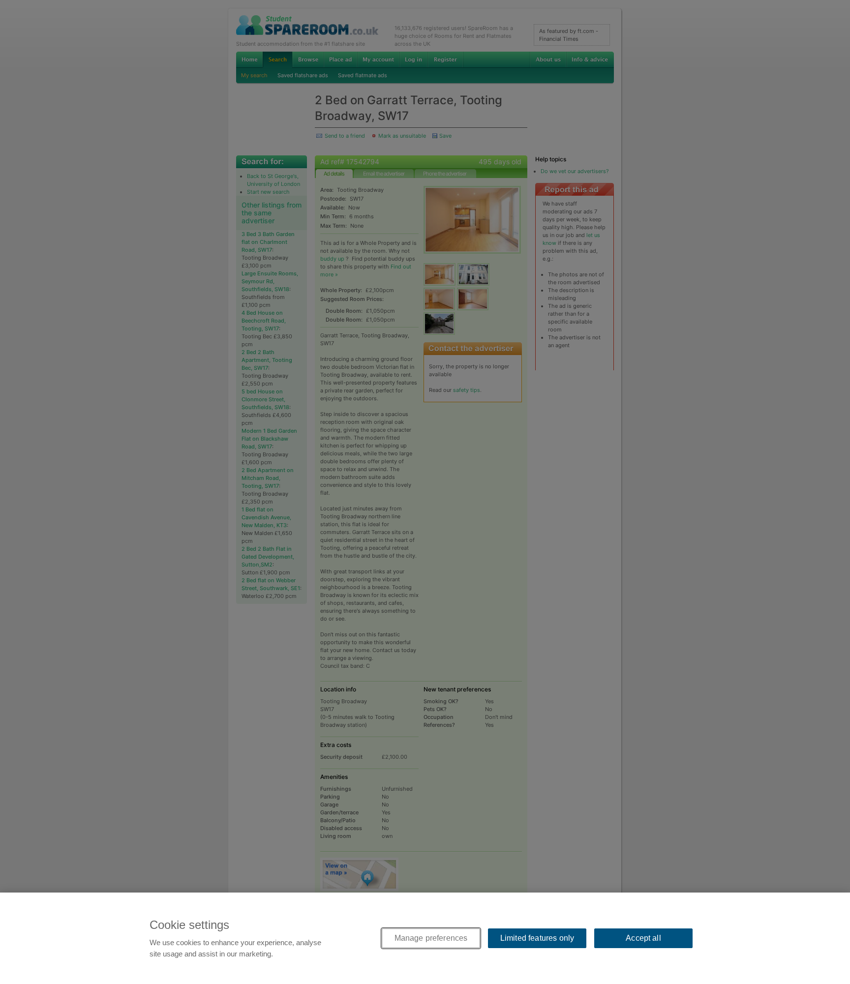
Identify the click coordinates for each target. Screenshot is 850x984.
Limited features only (537, 938)
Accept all (643, 938)
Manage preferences (431, 938)
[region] (425, 938)
